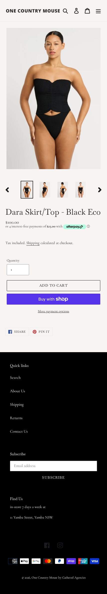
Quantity (13, 260)
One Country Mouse (44, 578)
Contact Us (19, 431)
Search (15, 377)
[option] (27, 190)
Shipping (33, 243)
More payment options (53, 311)
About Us (17, 391)
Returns (16, 417)
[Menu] (98, 10)
